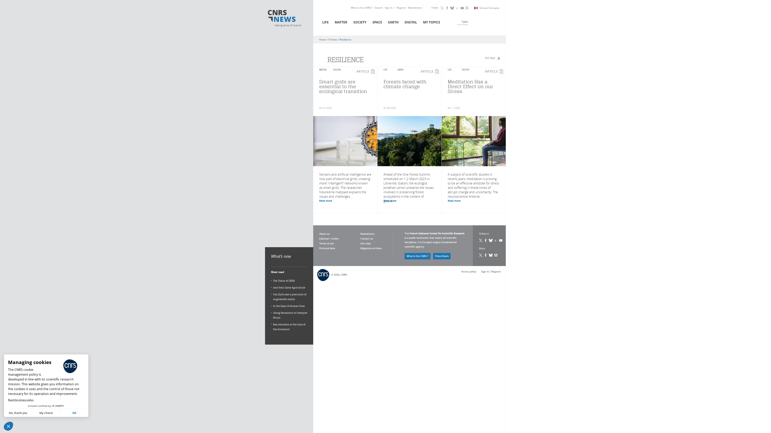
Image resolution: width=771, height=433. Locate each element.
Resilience (345, 39)
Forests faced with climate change (404, 84)
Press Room (442, 256)
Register (401, 7)
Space (377, 22)
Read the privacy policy (21, 400)
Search (379, 7)
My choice (46, 413)
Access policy (468, 271)
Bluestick (452, 8)
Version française (489, 8)
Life (325, 22)
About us (324, 234)
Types (465, 21)
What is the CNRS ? (362, 7)
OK (74, 413)
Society (359, 22)
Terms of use (326, 243)
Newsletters (415, 7)
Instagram (457, 8)
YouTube (462, 8)
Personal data (327, 248)
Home (322, 39)
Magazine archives (371, 248)
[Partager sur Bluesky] (491, 255)
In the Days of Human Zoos (289, 306)
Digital (411, 22)
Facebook (447, 8)
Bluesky (491, 240)
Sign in (389, 7)
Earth (393, 22)
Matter (341, 22)
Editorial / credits (329, 238)
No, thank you (18, 413)
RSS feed (490, 58)
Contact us (366, 238)
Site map (365, 243)
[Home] (287, 16)
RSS (466, 8)
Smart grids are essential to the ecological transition (343, 86)
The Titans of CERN (284, 280)
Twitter (442, 8)
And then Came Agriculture (289, 287)
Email (496, 255)
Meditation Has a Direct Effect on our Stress (470, 86)
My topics (431, 22)
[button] (8, 426)
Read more (325, 200)
